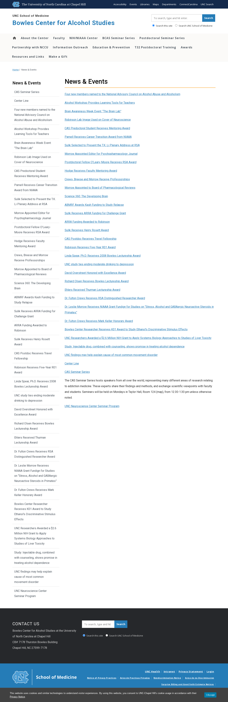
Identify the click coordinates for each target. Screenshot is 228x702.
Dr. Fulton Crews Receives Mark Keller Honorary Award (99, 321)
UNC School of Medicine (30, 15)
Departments (169, 4)
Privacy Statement (191, 671)
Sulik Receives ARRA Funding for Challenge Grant (95, 213)
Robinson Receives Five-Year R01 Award (90, 247)
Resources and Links (28, 57)
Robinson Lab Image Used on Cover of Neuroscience (98, 119)
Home (14, 38)
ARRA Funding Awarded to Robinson (87, 221)
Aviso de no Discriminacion (199, 678)
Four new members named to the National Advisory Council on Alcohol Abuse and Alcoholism (122, 94)
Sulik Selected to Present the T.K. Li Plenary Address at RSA (102, 145)
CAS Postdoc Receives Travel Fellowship (90, 238)
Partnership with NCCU (30, 47)
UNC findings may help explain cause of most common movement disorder (111, 355)
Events (133, 4)
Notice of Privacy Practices (101, 678)
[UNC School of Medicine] (44, 677)
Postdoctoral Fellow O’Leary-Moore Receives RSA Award (100, 162)
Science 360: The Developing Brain (86, 196)
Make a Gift (58, 57)
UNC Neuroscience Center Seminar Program (92, 406)
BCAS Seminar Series (118, 38)
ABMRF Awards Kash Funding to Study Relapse (94, 205)
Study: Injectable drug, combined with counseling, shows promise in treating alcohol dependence (125, 346)
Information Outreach (70, 47)
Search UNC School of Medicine (195, 25)
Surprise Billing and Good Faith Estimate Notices (187, 684)
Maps (156, 4)
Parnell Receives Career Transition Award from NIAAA (98, 137)
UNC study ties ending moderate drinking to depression (99, 264)
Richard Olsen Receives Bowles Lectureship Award (97, 281)
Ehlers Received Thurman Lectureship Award (92, 289)
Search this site (163, 25)
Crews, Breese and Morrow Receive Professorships (97, 179)
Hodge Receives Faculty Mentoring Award (91, 170)
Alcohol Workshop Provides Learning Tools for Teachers (100, 102)
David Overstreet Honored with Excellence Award (95, 273)
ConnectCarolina (189, 4)
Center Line (72, 363)
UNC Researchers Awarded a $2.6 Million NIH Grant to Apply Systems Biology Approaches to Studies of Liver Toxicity (138, 338)
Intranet (169, 671)
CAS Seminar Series (77, 372)
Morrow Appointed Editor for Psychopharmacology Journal (101, 153)
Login (210, 671)
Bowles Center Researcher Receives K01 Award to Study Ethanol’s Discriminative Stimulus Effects (126, 329)
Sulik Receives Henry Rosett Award (87, 230)
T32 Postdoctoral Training (155, 47)
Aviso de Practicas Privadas (135, 678)
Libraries (145, 4)
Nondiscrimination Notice (167, 678)
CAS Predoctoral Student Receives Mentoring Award (97, 128)
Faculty (59, 38)
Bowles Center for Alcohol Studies (63, 23)
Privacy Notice (17, 696)
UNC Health (152, 671)
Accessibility (119, 4)
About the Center (35, 38)
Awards (186, 47)
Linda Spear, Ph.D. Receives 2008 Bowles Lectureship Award (103, 255)
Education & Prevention (111, 47)
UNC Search (207, 4)
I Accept (210, 695)
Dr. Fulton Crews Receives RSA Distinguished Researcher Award (105, 298)
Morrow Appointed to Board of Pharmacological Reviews (100, 187)
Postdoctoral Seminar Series (162, 38)
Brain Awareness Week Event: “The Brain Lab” (93, 111)
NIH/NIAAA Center (83, 38)
